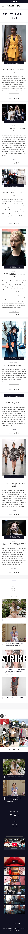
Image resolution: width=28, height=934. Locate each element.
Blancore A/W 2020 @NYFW (14, 544)
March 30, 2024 (9, 620)
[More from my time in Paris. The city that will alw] (23, 723)
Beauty (14, 586)
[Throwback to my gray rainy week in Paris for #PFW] (4, 732)
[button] (3, 6)
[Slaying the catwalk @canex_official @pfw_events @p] (4, 742)
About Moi (15, 824)
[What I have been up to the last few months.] (14, 723)
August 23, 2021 (10, 646)
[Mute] (21, 849)
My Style (17, 362)
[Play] (6, 849)
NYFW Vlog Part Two (14, 403)
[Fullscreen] (23, 849)
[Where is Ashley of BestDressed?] (14, 608)
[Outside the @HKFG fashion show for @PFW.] (14, 742)
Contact (14, 588)
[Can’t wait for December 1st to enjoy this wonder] (4, 723)
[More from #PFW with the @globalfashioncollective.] (14, 732)
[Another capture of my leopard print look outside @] (23, 742)
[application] (14, 844)
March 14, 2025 (9, 674)
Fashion (14, 67)
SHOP (14, 590)
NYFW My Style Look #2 (14, 365)
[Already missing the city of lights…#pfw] (23, 732)
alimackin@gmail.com (14, 63)
